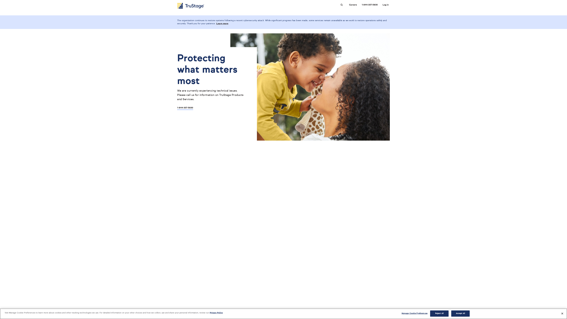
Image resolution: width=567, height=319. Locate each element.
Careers (353, 5)
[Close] (562, 313)
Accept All (460, 313)
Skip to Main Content (10, 1)
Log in (386, 5)
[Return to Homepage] (190, 6)
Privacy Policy (216, 313)
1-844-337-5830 (370, 5)
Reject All (439, 313)
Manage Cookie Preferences (414, 313)
